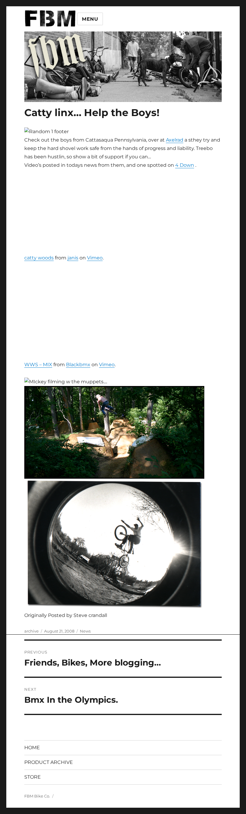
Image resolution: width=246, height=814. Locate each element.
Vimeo (95, 258)
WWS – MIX (38, 364)
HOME (32, 747)
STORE (32, 777)
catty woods (39, 258)
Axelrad (174, 140)
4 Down (184, 165)
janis (73, 258)
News (85, 631)
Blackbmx (78, 364)
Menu (90, 19)
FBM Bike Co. (37, 796)
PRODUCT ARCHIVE (48, 762)
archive (31, 631)
